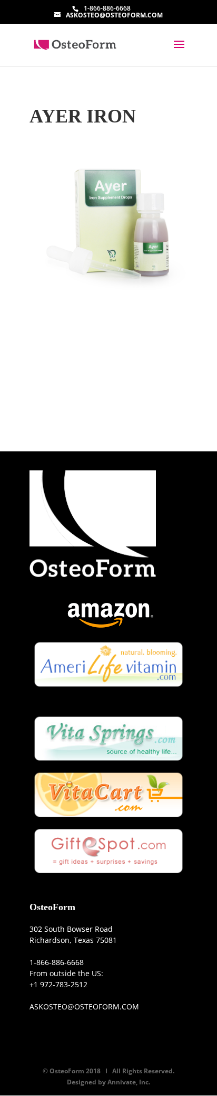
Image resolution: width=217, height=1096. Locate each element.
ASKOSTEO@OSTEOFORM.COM (84, 1006)
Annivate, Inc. (128, 1082)
